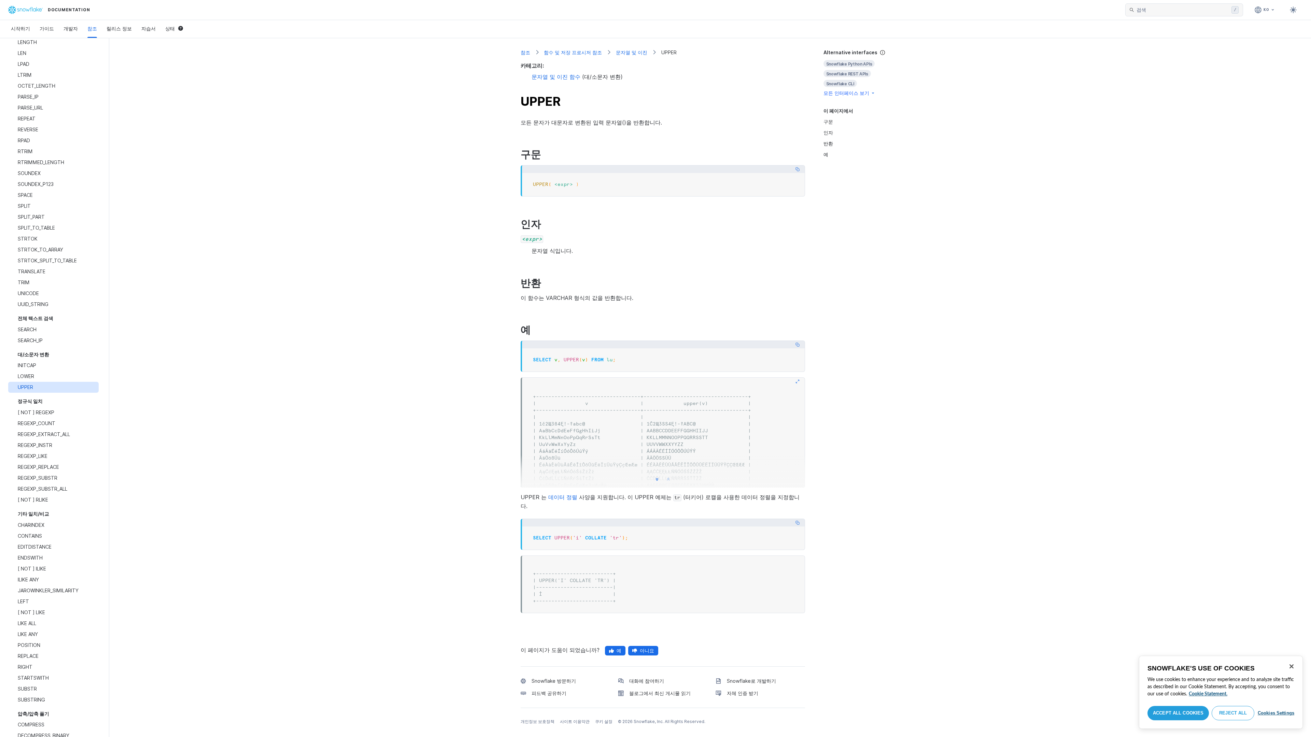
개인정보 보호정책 (537, 721)
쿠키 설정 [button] (603, 721)
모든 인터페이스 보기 (846, 93)
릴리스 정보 (119, 28)
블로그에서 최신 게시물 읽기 (660, 693)
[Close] (1291, 666)
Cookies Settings (1276, 713)
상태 (170, 28)
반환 (828, 143)
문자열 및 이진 (631, 52)
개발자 (71, 28)
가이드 (47, 28)
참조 (92, 28)
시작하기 (20, 28)
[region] (1221, 692)
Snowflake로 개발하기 (751, 681)
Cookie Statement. (1208, 694)
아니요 (647, 650)
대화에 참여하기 (646, 681)
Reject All (1233, 713)
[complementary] (861, 73)
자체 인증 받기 (742, 693)
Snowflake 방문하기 (554, 681)
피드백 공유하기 (549, 693)
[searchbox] (1183, 10)
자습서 (148, 28)
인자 (828, 132)
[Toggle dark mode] (1293, 10)
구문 (828, 122)
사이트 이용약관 (575, 721)
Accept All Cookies (1178, 713)
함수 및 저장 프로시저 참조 (573, 52)
